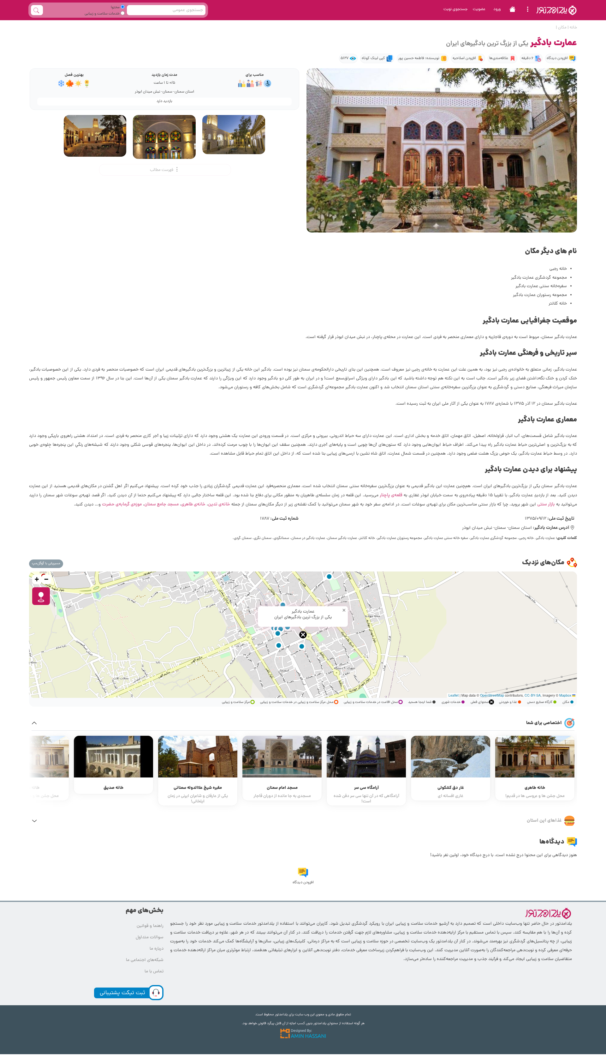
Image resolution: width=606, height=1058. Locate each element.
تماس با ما (154, 971)
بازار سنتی (546, 504)
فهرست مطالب (162, 170)
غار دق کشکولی (450, 788)
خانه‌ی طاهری (193, 504)
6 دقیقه (527, 58)
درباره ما (156, 949)
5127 (344, 58)
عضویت (479, 9)
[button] (303, 634)
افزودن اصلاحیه (464, 58)
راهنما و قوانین (150, 926)
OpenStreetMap (492, 695)
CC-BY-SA (533, 695)
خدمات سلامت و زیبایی (103, 14)
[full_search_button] (37, 10)
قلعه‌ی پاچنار (391, 495)
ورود (497, 9)
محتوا (116, 7)
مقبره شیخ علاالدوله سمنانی (198, 788)
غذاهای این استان (544, 820)
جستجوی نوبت (455, 9)
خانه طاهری (535, 788)
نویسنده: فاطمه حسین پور (418, 58)
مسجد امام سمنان (282, 788)
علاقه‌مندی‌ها (498, 58)
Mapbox (565, 695)
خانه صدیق (113, 788)
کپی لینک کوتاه (373, 58)
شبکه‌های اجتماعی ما (144, 960)
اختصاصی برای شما (544, 723)
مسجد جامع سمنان (161, 504)
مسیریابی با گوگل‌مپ (46, 563)
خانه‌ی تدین (219, 504)
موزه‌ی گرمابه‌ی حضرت (122, 504)
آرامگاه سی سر (366, 788)
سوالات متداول (149, 937)
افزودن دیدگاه (557, 58)
